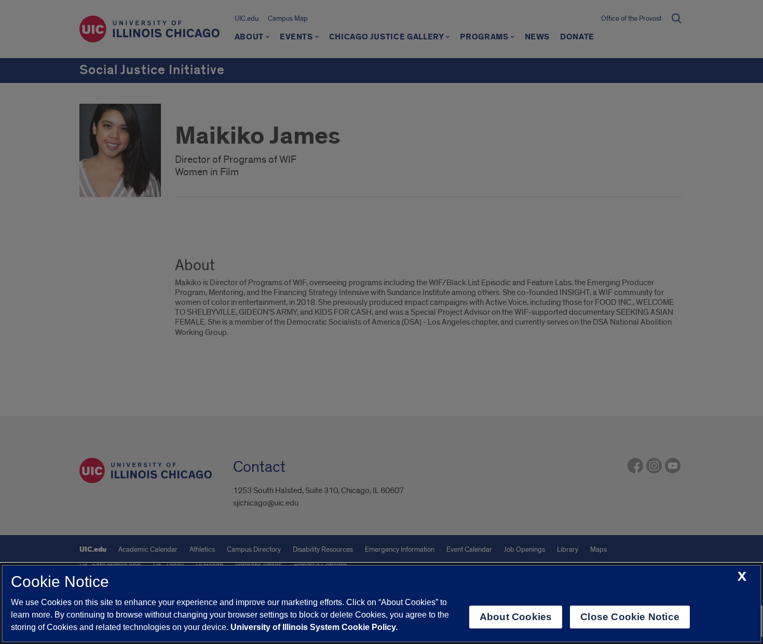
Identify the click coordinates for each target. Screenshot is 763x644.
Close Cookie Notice (629, 616)
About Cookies (516, 616)
